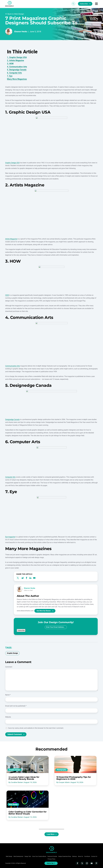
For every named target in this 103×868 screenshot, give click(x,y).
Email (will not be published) (15, 706)
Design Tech (28, 856)
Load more (51, 834)
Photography (61, 770)
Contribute (87, 856)
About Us (80, 856)
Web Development (18, 856)
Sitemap (74, 856)
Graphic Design (14, 770)
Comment (8, 667)
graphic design (12, 653)
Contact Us (94, 856)
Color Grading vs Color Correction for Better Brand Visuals (28, 813)
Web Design (13, 804)
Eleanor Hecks (20, 31)
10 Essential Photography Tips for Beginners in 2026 (73, 778)
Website (8, 717)
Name (8, 695)
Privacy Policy (51, 859)
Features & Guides (52, 856)
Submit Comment (14, 734)
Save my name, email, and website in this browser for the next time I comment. (36, 728)
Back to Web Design (15, 14)
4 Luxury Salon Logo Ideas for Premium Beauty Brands (24, 778)
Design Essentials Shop (64, 856)
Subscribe (84, 4)
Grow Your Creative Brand (39, 856)
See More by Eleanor (44, 611)
